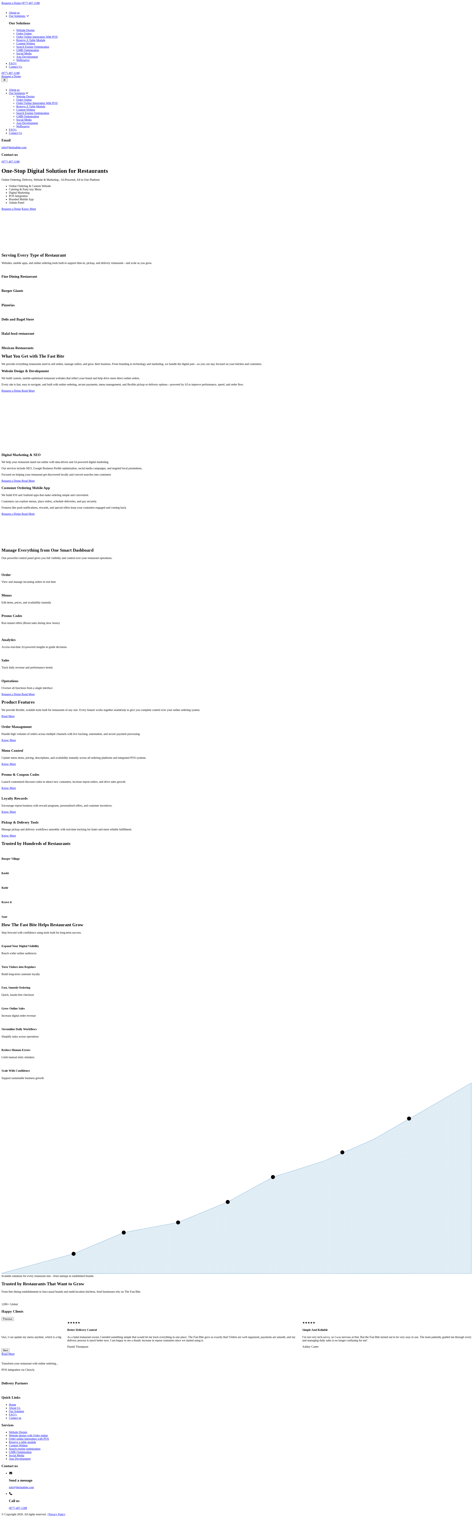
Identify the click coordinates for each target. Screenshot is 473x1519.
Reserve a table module (22, 1442)
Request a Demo (11, 3)
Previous (7, 1319)
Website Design (25, 30)
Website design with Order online (28, 1435)
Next (5, 1350)
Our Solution (16, 1411)
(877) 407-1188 (31, 3)
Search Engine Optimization (32, 46)
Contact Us (15, 66)
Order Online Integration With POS (37, 36)
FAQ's (12, 63)
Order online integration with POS (29, 1438)
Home (12, 1404)
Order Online (24, 33)
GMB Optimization (27, 50)
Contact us (15, 1417)
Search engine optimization (24, 1448)
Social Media (24, 53)
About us (14, 12)
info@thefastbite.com (13, 147)
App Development (27, 56)
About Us (14, 1408)
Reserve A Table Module (30, 40)
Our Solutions (17, 16)
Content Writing (25, 43)
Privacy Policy (56, 1514)
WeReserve (23, 60)
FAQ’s (13, 1414)
